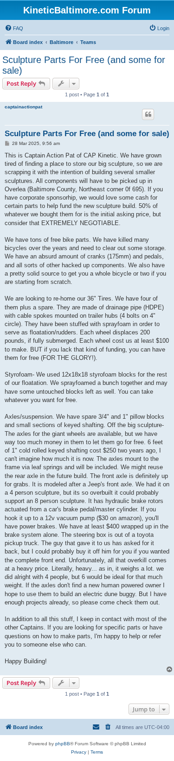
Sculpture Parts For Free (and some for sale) (83, 65)
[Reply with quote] (148, 114)
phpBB (62, 743)
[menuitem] (14, 28)
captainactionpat (23, 106)
